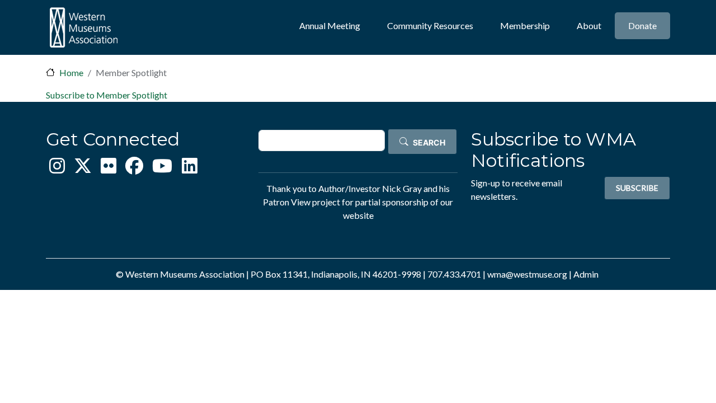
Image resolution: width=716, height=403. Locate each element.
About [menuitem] (589, 25)
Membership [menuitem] (525, 25)
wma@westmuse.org (527, 274)
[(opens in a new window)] (57, 168)
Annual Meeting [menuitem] (329, 25)
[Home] (83, 27)
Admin (586, 274)
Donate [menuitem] (642, 25)
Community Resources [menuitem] (430, 25)
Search (429, 142)
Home (71, 72)
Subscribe (637, 188)
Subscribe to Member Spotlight (106, 95)
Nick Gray (402, 188)
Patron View (286, 201)
